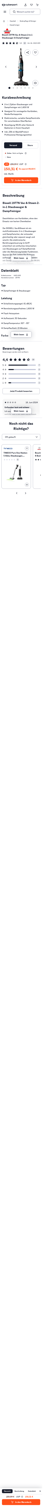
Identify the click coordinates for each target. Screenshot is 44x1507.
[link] (14, 43)
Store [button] (30, 145)
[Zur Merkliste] (31, 5)
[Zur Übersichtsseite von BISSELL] (7, 30)
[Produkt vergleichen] (35, 83)
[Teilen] (27, 52)
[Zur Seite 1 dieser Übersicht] (9, 88)
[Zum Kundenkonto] (25, 5)
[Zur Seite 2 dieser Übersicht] (13, 88)
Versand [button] (13, 145)
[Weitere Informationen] (26, 153)
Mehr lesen (19, 258)
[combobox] (20, 437)
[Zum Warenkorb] (37, 5)
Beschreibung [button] (19, 1491)
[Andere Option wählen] (37, 437)
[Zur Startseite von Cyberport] (9, 4)
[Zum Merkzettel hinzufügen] (35, 52)
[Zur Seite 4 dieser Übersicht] (21, 88)
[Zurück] (6, 67)
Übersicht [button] (7, 1491)
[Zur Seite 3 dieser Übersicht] (17, 88)
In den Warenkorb (23, 180)
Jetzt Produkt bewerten (21, 391)
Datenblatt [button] (32, 1491)
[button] (26, 164)
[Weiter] (36, 67)
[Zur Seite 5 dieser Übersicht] (25, 88)
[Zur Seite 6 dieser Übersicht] (29, 88)
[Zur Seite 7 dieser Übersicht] (33, 88)
